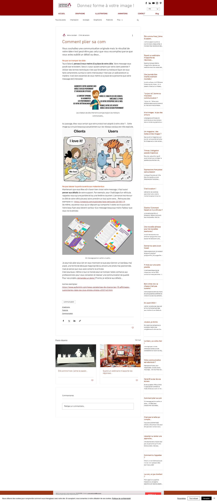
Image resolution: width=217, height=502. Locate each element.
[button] (138, 20)
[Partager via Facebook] (63, 321)
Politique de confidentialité (121, 498)
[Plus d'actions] (132, 35)
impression (74, 20)
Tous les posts (60, 20)
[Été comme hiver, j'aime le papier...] (75, 355)
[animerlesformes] (157, 3)
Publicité (109, 20)
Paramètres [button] (181, 498)
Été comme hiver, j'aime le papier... (72, 371)
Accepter (206, 498)
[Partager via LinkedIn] (74, 321)
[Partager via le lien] (80, 321)
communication (69, 302)
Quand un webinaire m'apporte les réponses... (117, 372)
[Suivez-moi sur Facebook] (146, 3)
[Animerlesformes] (149, 3)
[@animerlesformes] (160, 3)
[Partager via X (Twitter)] (69, 321)
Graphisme (98, 20)
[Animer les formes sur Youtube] (153, 3)
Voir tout (138, 340)
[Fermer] (214, 498)
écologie (86, 20)
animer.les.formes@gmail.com (94, 493)
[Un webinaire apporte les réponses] (120, 355)
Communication (67, 314)
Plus (118, 20)
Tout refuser (193, 498)
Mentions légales (74, 494)
